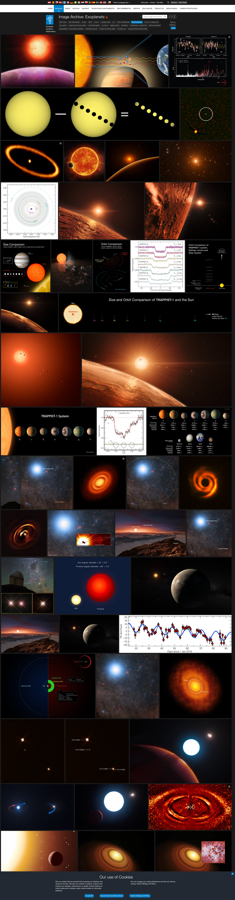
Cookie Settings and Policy (139, 896)
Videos (67, 8)
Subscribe (144, 2)
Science (174, 2)
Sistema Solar (91, 29)
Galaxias (62, 25)
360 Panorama (74, 22)
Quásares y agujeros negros (71, 29)
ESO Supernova (123, 22)
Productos (159, 8)
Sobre (50, 8)
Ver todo (62, 22)
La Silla (105, 25)
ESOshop (85, 8)
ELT (114, 22)
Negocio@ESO (171, 8)
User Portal (183, 2)
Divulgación (147, 8)
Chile (96, 22)
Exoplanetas (137, 22)
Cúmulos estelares (107, 29)
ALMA (84, 22)
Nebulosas (114, 25)
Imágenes (59, 8)
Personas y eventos (138, 25)
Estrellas (122, 29)
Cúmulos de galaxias (77, 25)
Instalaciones (154, 25)
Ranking (172, 25)
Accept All (89, 896)
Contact (152, 2)
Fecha (173, 28)
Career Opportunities (188, 8)
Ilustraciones (94, 25)
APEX (90, 22)
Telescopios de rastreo (137, 29)
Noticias (76, 8)
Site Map (160, 2)
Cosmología (106, 22)
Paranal (124, 25)
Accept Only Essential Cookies (112, 896)
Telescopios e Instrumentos (103, 8)
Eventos (136, 8)
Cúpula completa (151, 22)
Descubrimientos (124, 8)
